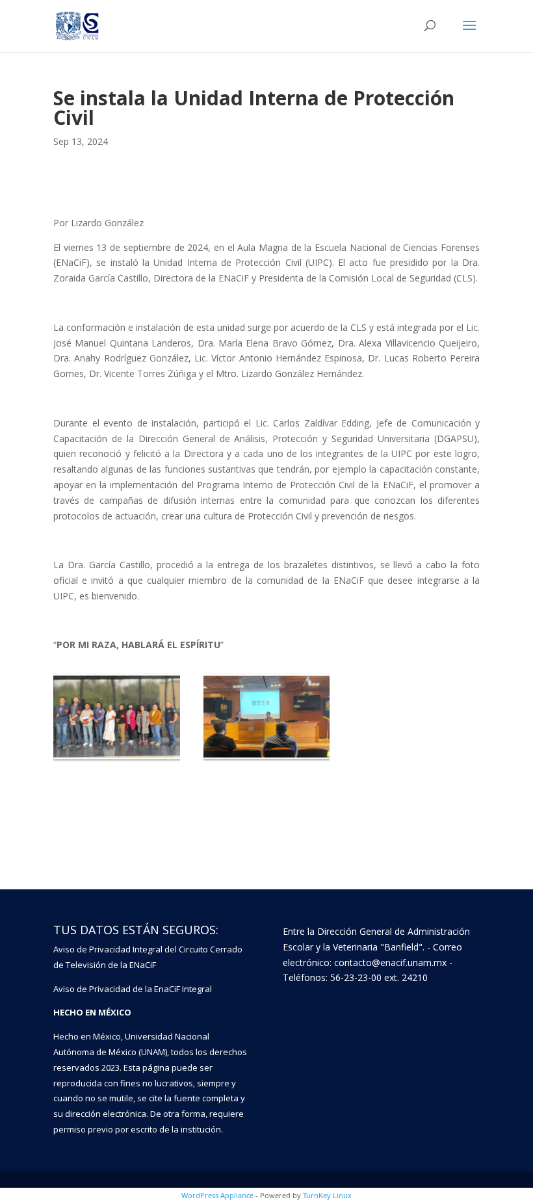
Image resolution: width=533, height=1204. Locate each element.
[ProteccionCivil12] (116, 761)
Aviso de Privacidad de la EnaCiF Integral (132, 989)
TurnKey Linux (327, 1195)
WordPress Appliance (217, 1195)
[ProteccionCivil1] (266, 761)
